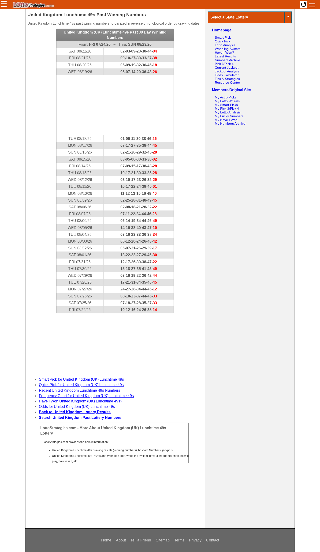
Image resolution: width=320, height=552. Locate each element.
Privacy (195, 540)
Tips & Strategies (227, 79)
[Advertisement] (115, 105)
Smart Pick (223, 37)
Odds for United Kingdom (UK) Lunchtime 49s (77, 407)
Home (106, 540)
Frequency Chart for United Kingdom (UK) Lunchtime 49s (86, 396)
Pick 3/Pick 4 (224, 64)
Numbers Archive (227, 60)
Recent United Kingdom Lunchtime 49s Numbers (79, 390)
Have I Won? (224, 52)
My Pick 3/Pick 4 (227, 108)
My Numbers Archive (230, 123)
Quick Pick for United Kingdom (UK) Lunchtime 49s (81, 385)
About (121, 540)
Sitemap (163, 540)
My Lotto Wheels (227, 101)
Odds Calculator (227, 75)
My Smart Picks (226, 105)
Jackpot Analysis (227, 71)
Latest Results (225, 56)
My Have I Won (226, 120)
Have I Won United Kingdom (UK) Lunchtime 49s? (80, 401)
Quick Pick (222, 41)
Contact (212, 540)
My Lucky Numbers (229, 116)
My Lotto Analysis (228, 112)
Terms (179, 540)
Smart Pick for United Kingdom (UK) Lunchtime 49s (81, 379)
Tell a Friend (140, 540)
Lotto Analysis (225, 45)
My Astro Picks (225, 97)
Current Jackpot (226, 67)
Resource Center (227, 82)
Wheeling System (228, 49)
